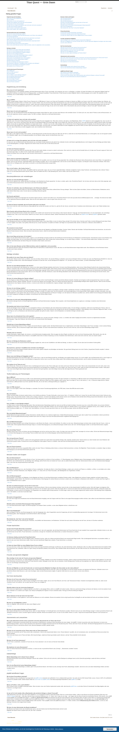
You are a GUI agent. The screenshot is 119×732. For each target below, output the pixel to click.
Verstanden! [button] (110, 729)
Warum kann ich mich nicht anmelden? (15, 23)
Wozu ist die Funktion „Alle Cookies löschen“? (17, 29)
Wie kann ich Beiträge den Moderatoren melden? (17, 62)
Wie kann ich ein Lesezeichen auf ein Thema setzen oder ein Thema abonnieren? (79, 59)
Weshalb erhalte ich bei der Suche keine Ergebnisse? (72, 48)
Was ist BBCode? (10, 70)
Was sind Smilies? (11, 73)
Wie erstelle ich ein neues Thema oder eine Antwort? (18, 49)
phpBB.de (95, 214)
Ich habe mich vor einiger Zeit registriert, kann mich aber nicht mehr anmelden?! (24, 25)
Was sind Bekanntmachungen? (14, 77)
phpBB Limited (85, 214)
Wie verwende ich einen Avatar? (14, 42)
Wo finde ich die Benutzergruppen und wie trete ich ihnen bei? (74, 22)
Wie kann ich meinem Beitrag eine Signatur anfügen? (18, 52)
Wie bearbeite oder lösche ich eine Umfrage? (17, 56)
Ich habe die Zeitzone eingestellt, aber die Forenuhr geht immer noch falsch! (23, 38)
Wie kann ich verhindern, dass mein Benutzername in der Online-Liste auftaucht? (24, 35)
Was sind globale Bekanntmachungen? (15, 76)
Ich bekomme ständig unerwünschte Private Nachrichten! (73, 34)
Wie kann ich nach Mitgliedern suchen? (69, 51)
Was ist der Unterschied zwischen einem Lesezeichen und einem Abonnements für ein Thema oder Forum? (84, 57)
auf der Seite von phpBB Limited (42, 679)
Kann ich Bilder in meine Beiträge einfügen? (16, 74)
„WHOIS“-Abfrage (11, 696)
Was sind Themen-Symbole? (13, 81)
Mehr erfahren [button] (59, 729)
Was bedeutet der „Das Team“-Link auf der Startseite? (72, 27)
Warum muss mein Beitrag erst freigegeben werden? (18, 64)
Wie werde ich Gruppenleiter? (67, 23)
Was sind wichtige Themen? (13, 79)
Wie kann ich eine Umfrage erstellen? (15, 53)
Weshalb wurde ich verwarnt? (13, 60)
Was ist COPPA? (10, 19)
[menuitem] (15, 8)
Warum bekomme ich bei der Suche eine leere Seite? (72, 50)
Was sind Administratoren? (66, 18)
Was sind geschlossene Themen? (14, 80)
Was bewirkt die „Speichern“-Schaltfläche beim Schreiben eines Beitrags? (23, 63)
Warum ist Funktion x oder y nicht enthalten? (70, 73)
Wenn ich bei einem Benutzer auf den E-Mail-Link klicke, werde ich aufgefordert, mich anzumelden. (28, 45)
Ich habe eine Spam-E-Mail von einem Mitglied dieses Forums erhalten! (76, 35)
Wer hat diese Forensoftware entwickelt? (69, 72)
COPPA (84, 121)
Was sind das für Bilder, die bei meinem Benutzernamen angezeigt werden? (23, 40)
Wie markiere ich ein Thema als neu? (15, 66)
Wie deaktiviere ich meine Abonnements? (70, 61)
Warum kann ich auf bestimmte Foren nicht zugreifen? (18, 57)
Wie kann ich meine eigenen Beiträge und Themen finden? (73, 53)
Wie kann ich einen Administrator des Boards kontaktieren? (73, 76)
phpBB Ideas (74, 686)
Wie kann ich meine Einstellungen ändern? (16, 34)
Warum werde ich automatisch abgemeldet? (16, 27)
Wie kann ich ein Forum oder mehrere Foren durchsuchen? (74, 47)
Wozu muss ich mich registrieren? (14, 18)
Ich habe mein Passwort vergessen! (14, 26)
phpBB (12, 720)
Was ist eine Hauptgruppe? (67, 26)
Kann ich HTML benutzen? (13, 72)
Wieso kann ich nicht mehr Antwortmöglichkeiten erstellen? (20, 55)
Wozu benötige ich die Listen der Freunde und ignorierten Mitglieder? (76, 40)
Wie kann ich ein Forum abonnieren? (69, 60)
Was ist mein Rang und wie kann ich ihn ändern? (17, 43)
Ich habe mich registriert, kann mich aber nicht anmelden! (19, 22)
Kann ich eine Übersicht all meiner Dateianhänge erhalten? (74, 67)
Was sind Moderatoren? (66, 19)
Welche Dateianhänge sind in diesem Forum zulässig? (73, 66)
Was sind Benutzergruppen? (67, 21)
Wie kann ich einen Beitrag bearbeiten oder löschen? (18, 51)
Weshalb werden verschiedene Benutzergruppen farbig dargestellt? (75, 25)
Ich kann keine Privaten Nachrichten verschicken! (71, 32)
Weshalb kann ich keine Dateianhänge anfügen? (17, 59)
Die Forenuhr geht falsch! (12, 36)
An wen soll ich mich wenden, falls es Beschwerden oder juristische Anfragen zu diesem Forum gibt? (83, 75)
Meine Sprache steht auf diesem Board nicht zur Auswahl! (19, 39)
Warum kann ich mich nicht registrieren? (15, 21)
